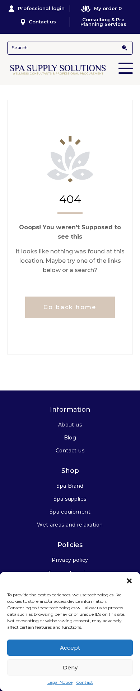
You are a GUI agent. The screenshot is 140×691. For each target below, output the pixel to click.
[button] (129, 580)
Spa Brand (69, 486)
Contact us (42, 21)
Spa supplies (70, 499)
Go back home (70, 307)
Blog (70, 437)
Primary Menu (125, 68)
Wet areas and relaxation (70, 524)
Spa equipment (70, 512)
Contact (84, 682)
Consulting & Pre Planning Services (103, 22)
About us (70, 424)
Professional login (41, 8)
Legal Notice (60, 682)
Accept (70, 647)
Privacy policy (70, 560)
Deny (70, 667)
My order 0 (108, 8)
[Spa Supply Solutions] (70, 69)
